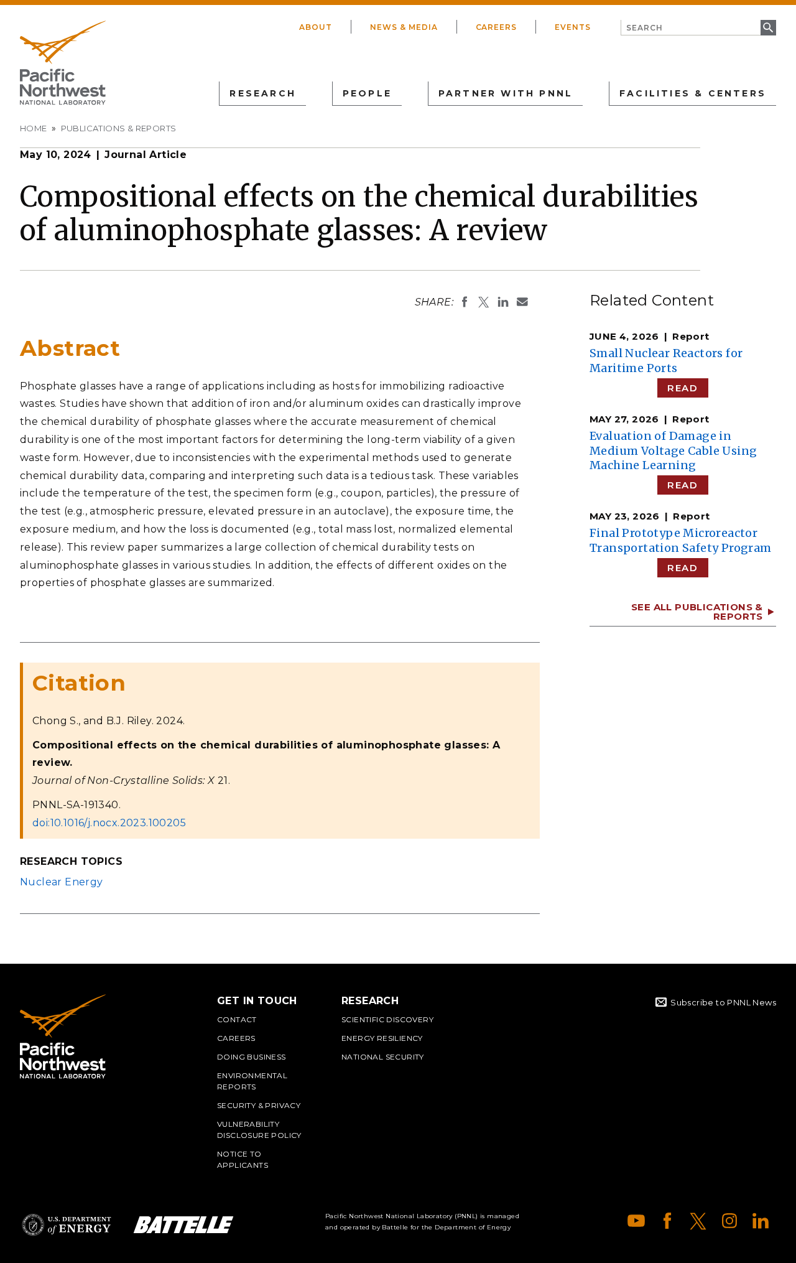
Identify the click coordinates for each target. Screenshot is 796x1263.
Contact (237, 1019)
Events (573, 27)
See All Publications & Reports (697, 611)
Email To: (522, 302)
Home (33, 128)
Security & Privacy (258, 1105)
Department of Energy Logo (66, 1225)
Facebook (667, 1220)
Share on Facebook (464, 302)
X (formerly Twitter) (698, 1220)
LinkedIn (760, 1220)
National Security (382, 1056)
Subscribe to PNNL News (723, 1002)
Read (682, 388)
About (315, 27)
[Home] (63, 63)
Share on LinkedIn (503, 302)
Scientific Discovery (387, 1019)
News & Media (404, 27)
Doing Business (251, 1056)
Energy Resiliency (382, 1038)
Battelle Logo (183, 1224)
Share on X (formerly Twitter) (484, 302)
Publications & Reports (119, 128)
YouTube (636, 1220)
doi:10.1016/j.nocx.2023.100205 (109, 823)
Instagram (729, 1220)
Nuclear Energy (61, 882)
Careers (496, 27)
